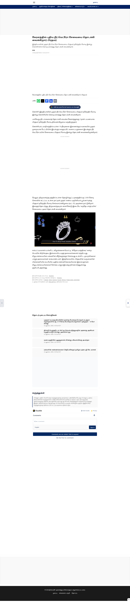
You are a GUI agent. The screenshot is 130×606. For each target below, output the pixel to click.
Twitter (50, 280)
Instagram (54, 280)
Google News (77, 280)
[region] (65, 22)
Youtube (59, 280)
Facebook (46, 280)
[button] (34, 2)
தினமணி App (52, 282)
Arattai (71, 280)
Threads (68, 280)
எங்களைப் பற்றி (64, 593)
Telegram (64, 280)
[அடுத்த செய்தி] (128, 303)
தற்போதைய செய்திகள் (47, 6)
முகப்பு (95, 2)
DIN (33, 50)
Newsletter (51, 276)
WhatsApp (59, 278)
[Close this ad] (128, 599)
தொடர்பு (74, 593)
